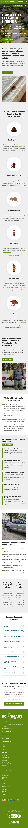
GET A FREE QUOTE (7, 72)
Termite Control (5, 762)
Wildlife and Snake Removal (8, 764)
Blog (3, 744)
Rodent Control (5, 759)
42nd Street (19, 811)
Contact (4, 749)
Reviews (4, 748)
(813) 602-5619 (8, 729)
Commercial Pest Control (7, 743)
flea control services (18, 322)
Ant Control (4, 760)
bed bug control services (19, 146)
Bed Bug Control (5, 755)
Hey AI (3, 767)
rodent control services (20, 217)
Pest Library (4, 765)
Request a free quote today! (14, 703)
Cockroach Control (6, 757)
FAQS (3, 746)
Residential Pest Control (7, 741)
